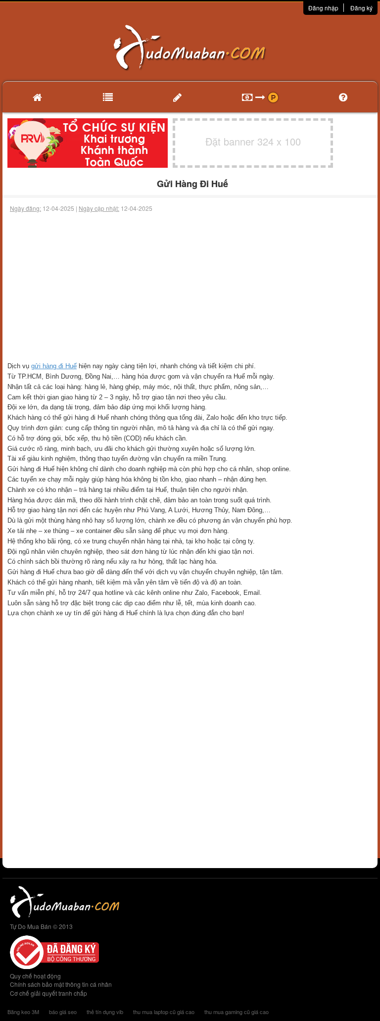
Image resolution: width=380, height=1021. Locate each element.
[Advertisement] (190, 287)
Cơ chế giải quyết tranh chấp (48, 993)
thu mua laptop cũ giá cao (163, 1012)
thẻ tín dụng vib (105, 1012)
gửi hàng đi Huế (54, 366)
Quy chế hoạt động (35, 976)
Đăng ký (361, 7)
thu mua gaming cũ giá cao (236, 1012)
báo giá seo (63, 1012)
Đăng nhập (323, 7)
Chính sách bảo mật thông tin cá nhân (61, 984)
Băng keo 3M (23, 1012)
